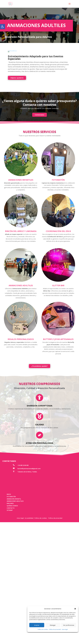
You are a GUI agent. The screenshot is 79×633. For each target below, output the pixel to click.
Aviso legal (65, 629)
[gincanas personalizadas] (39, 113)
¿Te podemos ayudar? (40, 428)
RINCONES (10, 565)
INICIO (9, 556)
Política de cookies (43, 629)
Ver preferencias (68, 625)
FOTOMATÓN (11, 558)
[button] (2, 26)
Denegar (53, 625)
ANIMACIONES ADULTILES (15, 563)
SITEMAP (10, 572)
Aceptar (36, 625)
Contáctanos (39, 176)
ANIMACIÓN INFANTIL (14, 560)
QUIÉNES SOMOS (12, 567)
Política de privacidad (55, 629)
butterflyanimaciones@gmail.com (29, 530)
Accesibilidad (29, 579)
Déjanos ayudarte (17, 139)
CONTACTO (10, 570)
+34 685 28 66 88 (23, 527)
